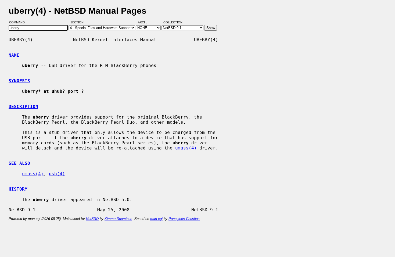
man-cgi (156, 219)
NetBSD (92, 219)
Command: (19, 22)
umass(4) (186, 148)
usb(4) (57, 173)
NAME (14, 55)
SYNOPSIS (19, 80)
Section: (78, 22)
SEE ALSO (19, 163)
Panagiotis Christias (184, 219)
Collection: (173, 22)
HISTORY (18, 189)
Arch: (145, 22)
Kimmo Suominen (118, 219)
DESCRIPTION (23, 106)
